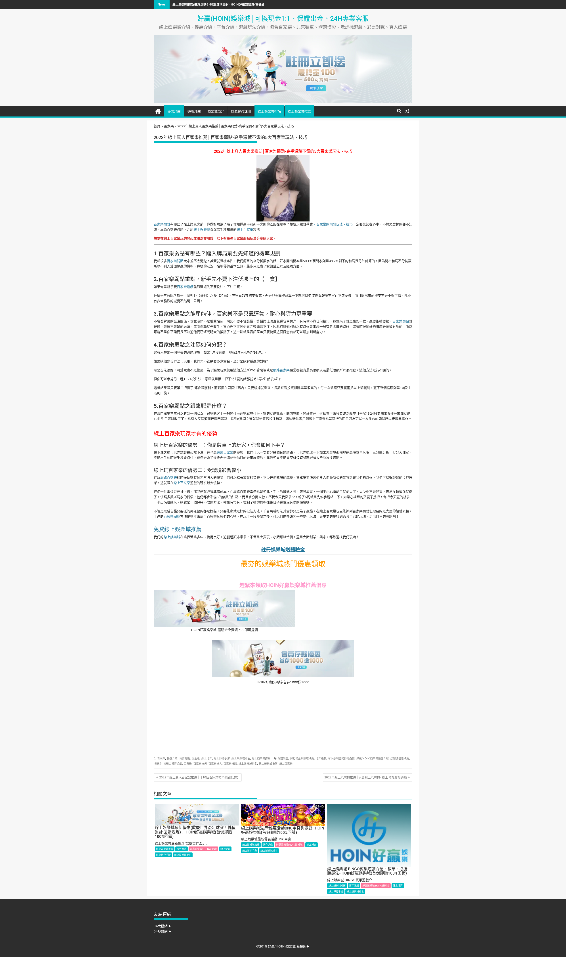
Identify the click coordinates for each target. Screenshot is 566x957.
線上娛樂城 (201, 229)
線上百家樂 (245, 229)
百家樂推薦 (230, 764)
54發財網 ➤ (162, 931)
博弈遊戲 (184, 758)
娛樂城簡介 (216, 111)
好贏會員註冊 (241, 111)
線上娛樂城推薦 (299, 111)
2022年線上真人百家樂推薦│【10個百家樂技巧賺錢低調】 (199, 777)
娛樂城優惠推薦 (399, 758)
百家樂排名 (215, 764)
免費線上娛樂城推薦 (177, 529)
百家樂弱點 (162, 224)
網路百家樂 (281, 370)
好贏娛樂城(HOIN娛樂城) (203, 848)
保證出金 (283, 758)
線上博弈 (206, 758)
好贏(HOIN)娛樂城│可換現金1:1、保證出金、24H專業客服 (283, 18)
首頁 (157, 126)
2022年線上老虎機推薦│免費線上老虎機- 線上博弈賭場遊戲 (365, 777)
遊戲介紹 (194, 111)
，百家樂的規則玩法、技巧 (333, 224)
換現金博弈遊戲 (172, 764)
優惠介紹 (174, 111)
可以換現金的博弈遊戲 (341, 758)
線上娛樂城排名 (269, 111)
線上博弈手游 (222, 758)
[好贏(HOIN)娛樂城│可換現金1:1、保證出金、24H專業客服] (158, 110)
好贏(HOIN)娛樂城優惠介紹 (372, 758)
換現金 (158, 764)
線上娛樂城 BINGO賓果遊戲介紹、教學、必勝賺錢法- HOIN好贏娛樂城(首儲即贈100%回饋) (236, 4)
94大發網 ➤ (162, 926)
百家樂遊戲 (185, 286)
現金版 (196, 758)
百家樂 (169, 126)
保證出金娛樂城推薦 (302, 758)
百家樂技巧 (200, 764)
